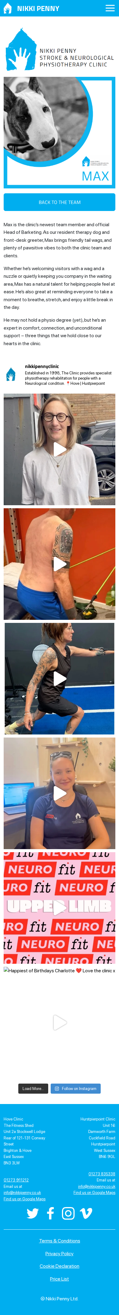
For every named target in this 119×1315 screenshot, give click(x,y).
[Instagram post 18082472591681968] (59, 564)
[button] (110, 9)
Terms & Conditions (59, 1241)
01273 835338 (101, 1174)
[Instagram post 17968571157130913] (59, 449)
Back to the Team (60, 202)
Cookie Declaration (59, 1266)
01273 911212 (16, 1180)
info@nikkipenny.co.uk (22, 1192)
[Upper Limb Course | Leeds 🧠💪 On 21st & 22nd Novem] (59, 908)
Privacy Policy (59, 1253)
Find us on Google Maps (24, 1199)
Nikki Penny (38, 8)
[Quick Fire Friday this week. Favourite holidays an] (59, 793)
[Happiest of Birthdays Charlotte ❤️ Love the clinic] (59, 1022)
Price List (59, 1279)
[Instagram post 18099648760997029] (59, 678)
